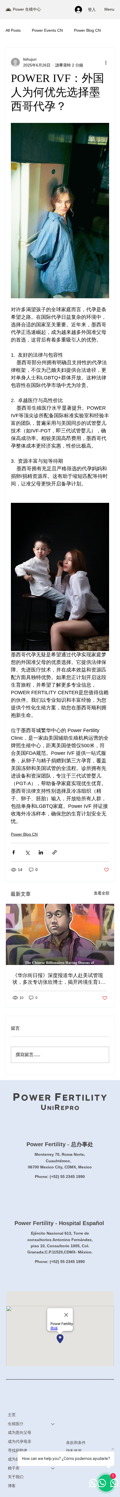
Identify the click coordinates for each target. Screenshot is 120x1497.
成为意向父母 (19, 1432)
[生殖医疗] (53, 1424)
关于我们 (15, 1477)
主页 (12, 1415)
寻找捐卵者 (17, 1450)
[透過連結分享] (54, 852)
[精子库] (53, 1468)
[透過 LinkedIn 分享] (41, 852)
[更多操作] (105, 62)
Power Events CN (47, 30)
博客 (12, 1486)
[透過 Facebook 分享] (13, 852)
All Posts (13, 30)
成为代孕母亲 (19, 1441)
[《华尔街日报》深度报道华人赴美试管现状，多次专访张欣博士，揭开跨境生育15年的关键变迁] (60, 934)
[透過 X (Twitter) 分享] (27, 852)
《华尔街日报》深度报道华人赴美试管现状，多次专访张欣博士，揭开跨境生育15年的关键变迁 (58, 979)
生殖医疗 (15, 1424)
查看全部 (101, 893)
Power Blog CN (87, 30)
